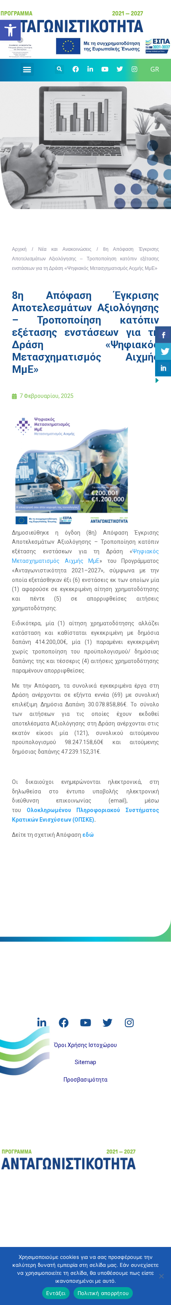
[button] (27, 69)
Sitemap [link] (85, 1062)
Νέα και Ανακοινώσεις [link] (65, 249)
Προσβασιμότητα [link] (85, 1079)
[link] (10, 30)
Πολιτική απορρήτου (103, 1293)
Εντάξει (56, 1293)
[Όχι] (161, 1276)
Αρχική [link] (19, 249)
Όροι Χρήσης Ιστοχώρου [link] (85, 1045)
